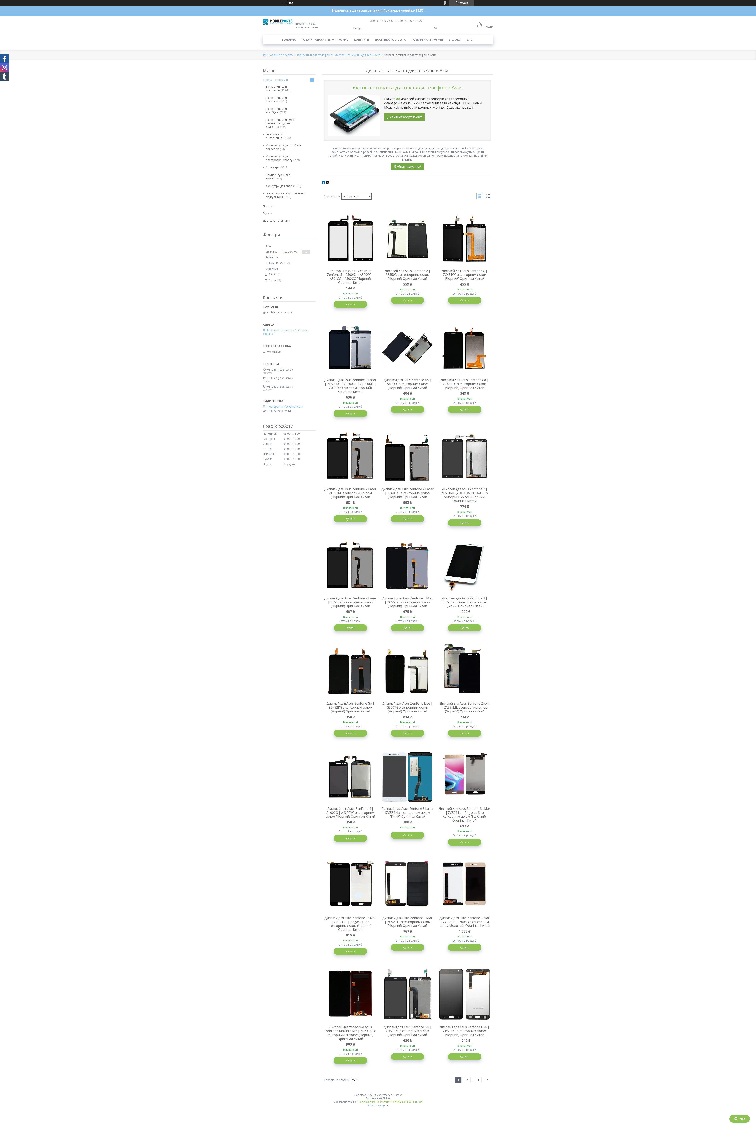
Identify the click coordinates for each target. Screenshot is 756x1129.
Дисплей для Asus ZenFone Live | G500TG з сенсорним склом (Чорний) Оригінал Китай (407, 707)
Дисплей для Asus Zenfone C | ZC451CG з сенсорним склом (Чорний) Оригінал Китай (464, 275)
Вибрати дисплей (407, 166)
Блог (470, 39)
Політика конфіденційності (407, 1102)
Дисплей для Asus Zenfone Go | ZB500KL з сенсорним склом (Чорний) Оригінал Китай (408, 1031)
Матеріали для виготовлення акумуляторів (285, 195)
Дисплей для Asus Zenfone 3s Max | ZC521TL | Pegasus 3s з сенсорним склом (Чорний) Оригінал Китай (350, 924)
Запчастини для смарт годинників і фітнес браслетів (281, 123)
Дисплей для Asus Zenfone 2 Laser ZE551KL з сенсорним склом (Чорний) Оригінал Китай (350, 493)
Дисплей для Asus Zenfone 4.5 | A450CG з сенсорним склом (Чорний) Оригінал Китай (408, 384)
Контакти (361, 39)
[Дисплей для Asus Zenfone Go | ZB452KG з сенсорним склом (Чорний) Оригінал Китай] (350, 670)
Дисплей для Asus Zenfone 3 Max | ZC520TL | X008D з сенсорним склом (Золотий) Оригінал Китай (464, 922)
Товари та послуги (315, 39)
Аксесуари (272, 167)
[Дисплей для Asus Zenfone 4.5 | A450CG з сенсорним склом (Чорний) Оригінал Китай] (407, 347)
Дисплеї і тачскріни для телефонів (358, 55)
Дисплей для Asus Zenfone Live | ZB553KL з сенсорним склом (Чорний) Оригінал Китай (464, 1031)
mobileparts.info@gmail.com (285, 406)
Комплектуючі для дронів (278, 176)
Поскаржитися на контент (374, 1102)
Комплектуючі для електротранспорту (279, 158)
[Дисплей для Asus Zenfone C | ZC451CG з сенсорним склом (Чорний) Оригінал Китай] (464, 238)
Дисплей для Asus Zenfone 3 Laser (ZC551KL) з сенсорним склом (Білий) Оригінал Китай (407, 812)
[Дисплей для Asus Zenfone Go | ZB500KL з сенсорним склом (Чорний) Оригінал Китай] (407, 994)
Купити (350, 304)
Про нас (342, 39)
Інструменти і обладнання (275, 136)
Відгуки (455, 39)
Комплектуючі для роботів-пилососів (284, 147)
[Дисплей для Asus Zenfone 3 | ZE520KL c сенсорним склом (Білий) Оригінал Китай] (464, 565)
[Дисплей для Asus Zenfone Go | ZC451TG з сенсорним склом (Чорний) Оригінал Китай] (464, 347)
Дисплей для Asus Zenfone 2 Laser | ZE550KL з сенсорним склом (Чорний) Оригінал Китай (350, 602)
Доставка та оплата (390, 39)
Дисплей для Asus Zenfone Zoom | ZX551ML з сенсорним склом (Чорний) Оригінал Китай (465, 707)
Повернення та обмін (427, 39)
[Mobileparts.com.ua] (277, 22)
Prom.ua (397, 1094)
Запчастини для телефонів (314, 55)
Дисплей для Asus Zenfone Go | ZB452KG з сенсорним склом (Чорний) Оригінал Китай (350, 707)
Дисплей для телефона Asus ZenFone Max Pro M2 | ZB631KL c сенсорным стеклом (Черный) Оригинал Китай (350, 1033)
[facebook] (323, 183)
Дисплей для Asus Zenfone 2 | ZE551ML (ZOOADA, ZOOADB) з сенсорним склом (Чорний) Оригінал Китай (464, 495)
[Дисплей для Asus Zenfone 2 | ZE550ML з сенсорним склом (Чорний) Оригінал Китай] (407, 238)
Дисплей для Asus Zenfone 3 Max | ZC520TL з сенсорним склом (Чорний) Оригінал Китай (407, 922)
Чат (742, 1118)
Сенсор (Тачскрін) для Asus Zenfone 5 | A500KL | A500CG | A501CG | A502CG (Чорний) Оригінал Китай (350, 277)
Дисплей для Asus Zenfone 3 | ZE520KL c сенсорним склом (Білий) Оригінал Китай (464, 602)
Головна (289, 39)
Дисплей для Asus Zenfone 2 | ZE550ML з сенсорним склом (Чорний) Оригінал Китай (407, 275)
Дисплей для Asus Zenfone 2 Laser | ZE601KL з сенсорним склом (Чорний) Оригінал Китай (407, 493)
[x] (327, 183)
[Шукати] (436, 28)
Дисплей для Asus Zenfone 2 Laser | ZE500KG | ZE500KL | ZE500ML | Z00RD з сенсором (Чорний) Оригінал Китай (350, 386)
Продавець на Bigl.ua (378, 1098)
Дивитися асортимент (404, 117)
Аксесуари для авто (279, 186)
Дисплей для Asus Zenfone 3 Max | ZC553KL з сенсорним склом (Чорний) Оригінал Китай (407, 602)
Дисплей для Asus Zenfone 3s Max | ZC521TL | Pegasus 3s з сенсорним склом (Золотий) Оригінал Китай (464, 814)
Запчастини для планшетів (276, 99)
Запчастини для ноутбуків (276, 110)
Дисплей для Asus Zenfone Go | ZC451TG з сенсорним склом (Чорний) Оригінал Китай (465, 384)
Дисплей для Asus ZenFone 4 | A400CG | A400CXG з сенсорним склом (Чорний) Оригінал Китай (350, 812)
